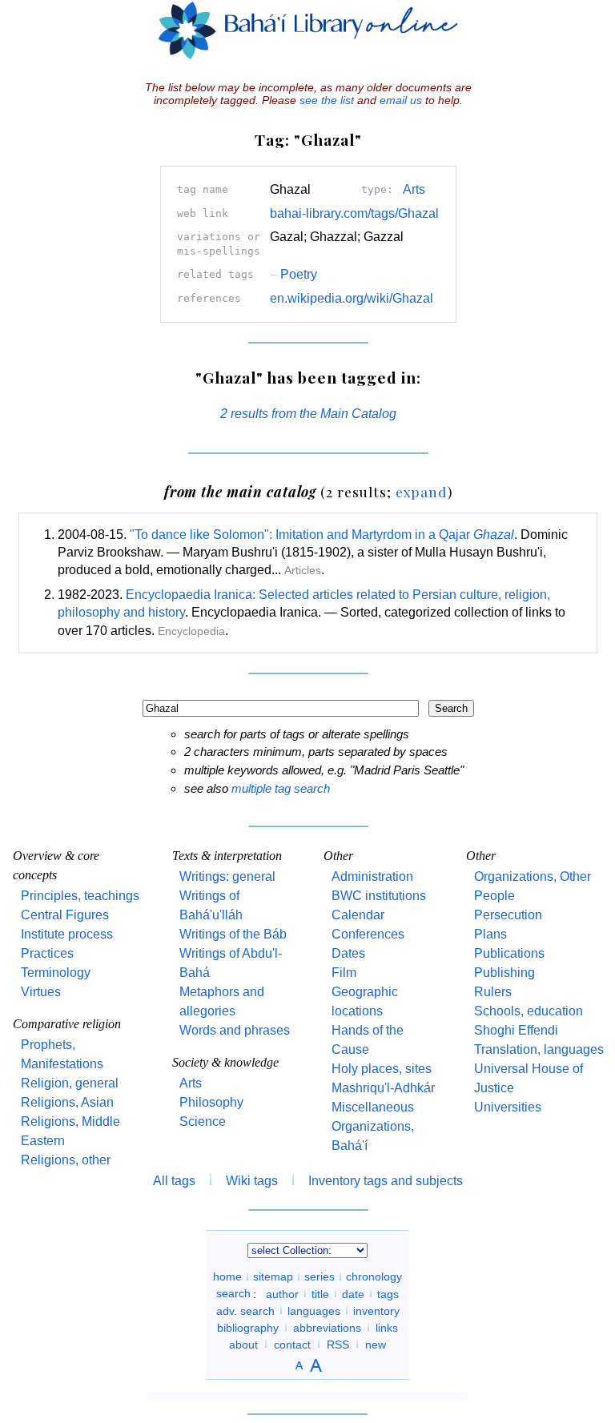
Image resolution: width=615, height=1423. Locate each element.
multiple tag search (280, 788)
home (227, 1276)
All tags (174, 1181)
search (233, 1293)
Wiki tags (252, 1181)
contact (292, 1343)
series (319, 1276)
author (282, 1293)
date (353, 1293)
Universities (507, 1107)
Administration (372, 876)
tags (388, 1293)
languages (313, 1310)
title (320, 1293)
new (375, 1343)
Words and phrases (234, 1030)
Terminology (55, 972)
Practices (47, 953)
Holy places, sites (382, 1068)
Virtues (41, 992)
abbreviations (327, 1326)
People (494, 895)
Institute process (67, 934)
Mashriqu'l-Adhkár (383, 1088)
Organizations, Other (532, 876)
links (387, 1326)
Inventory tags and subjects (385, 1181)
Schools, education (528, 1011)
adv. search (245, 1310)
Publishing (504, 972)
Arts (414, 189)
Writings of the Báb (233, 934)
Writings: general (227, 876)
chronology (374, 1276)
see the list (326, 100)
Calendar (358, 915)
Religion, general (70, 1083)
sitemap (273, 1276)
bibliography (248, 1326)
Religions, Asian (67, 1102)
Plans (490, 934)
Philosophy (211, 1102)
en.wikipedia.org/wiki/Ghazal (351, 298)
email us (401, 100)
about (243, 1343)
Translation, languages (539, 1049)
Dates (348, 953)
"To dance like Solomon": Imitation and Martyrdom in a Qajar (322, 534)
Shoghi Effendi (516, 1030)
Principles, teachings (80, 895)
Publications (509, 953)
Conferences (368, 934)
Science (202, 1121)
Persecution (508, 915)
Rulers (493, 992)
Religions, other (66, 1160)
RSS (338, 1343)
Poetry (293, 274)
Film (344, 972)
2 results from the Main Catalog (308, 413)
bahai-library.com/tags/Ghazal (354, 213)
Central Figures (65, 915)
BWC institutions (379, 895)
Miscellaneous (373, 1107)
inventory (376, 1310)
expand (422, 491)
